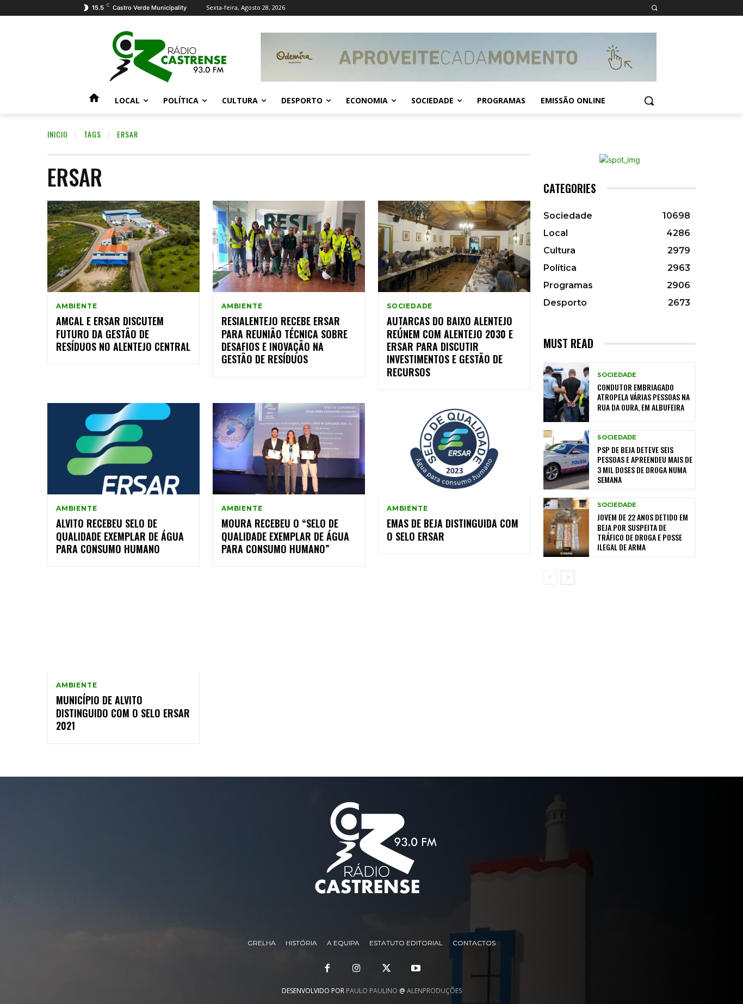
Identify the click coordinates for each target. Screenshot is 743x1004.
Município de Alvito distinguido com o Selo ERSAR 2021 (123, 713)
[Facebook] (327, 969)
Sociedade (409, 306)
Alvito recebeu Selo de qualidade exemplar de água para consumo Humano (120, 536)
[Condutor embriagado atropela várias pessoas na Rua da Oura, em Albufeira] (566, 392)
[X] (386, 969)
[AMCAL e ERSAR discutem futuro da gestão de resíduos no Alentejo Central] (123, 246)
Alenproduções (434, 990)
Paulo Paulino (372, 990)
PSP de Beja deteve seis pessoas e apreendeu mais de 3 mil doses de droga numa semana (644, 464)
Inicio (57, 134)
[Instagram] (357, 969)
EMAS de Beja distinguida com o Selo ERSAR (452, 529)
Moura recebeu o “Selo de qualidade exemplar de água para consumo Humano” (285, 536)
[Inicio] (94, 101)
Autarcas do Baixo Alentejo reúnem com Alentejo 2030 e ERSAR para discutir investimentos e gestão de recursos (450, 346)
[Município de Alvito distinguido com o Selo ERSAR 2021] (123, 625)
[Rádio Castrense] (168, 57)
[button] (654, 8)
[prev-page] (550, 578)
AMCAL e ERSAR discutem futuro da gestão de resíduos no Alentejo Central (123, 334)
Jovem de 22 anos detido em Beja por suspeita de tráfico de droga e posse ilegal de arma (642, 532)
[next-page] (567, 578)
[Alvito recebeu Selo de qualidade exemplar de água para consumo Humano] (123, 448)
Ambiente (76, 306)
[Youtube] (416, 969)
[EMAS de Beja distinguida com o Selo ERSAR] (454, 448)
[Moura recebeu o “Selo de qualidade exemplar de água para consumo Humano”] (289, 448)
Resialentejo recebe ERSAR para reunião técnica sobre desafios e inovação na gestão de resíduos (284, 340)
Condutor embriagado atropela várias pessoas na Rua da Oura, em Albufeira (643, 396)
